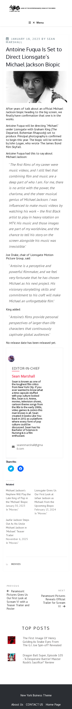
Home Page (53, 704)
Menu (40, 22)
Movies (16, 564)
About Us (17, 704)
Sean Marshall (23, 376)
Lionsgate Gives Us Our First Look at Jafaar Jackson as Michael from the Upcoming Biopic (45, 498)
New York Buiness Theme (36, 695)
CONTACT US (34, 704)
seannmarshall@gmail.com (30, 446)
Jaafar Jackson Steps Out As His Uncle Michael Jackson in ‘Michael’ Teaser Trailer (17, 527)
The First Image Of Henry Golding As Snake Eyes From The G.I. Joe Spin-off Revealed (42, 641)
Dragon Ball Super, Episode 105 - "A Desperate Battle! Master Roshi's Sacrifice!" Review (43, 658)
